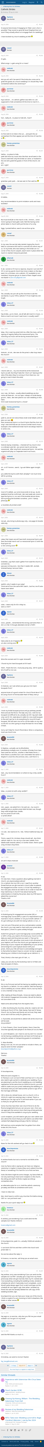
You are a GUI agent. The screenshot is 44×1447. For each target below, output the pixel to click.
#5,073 (41, 517)
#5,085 (41, 787)
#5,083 (41, 745)
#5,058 (41, 177)
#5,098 (41, 1313)
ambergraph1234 (10, 1422)
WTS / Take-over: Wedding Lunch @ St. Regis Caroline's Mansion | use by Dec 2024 (23, 1419)
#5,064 (41, 310)
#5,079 (41, 637)
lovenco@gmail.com (8, 1225)
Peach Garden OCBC (13, 1390)
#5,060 (41, 216)
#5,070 (41, 441)
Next (29, 1366)
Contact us (4, 1441)
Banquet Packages (21, 1422)
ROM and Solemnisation (16, 1384)
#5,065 (41, 329)
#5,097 (41, 1271)
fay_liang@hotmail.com (9, 1361)
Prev (14, 1366)
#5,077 (41, 601)
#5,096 (41, 1238)
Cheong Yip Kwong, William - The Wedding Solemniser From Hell (22, 1399)
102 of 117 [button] (22, 1366)
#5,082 (41, 707)
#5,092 (41, 1068)
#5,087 (41, 828)
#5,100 (41, 1353)
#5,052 (41, 55)
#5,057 (41, 151)
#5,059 (41, 194)
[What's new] (37, 2)
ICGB (6, 1384)
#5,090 (41, 911)
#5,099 (41, 1331)
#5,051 (41, 24)
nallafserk (8, 1411)
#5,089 (41, 873)
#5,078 (41, 619)
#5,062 (41, 265)
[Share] (37, 24)
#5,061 (41, 241)
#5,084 (41, 769)
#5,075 (41, 558)
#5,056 (41, 130)
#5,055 (41, 114)
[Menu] (2, 2)
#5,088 (41, 857)
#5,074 (41, 536)
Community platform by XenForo (17, 1445)
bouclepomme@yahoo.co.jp (11, 1049)
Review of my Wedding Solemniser (19, 1409)
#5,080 (41, 656)
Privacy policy (25, 1441)
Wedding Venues (20, 1392)
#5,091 (41, 976)
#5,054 (41, 96)
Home (36, 1441)
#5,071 (41, 464)
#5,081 (41, 682)
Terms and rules (14, 1441)
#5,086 (41, 804)
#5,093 (41, 1140)
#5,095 (41, 1215)
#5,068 (41, 390)
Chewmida (8, 1403)
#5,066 (41, 349)
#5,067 (41, 367)
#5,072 (41, 488)
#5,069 (41, 414)
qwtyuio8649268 (10, 1392)
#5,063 (41, 290)
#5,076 (41, 581)
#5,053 (41, 76)
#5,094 (41, 1156)
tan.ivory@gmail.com (18, 277)
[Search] (42, 2)
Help (31, 1441)
